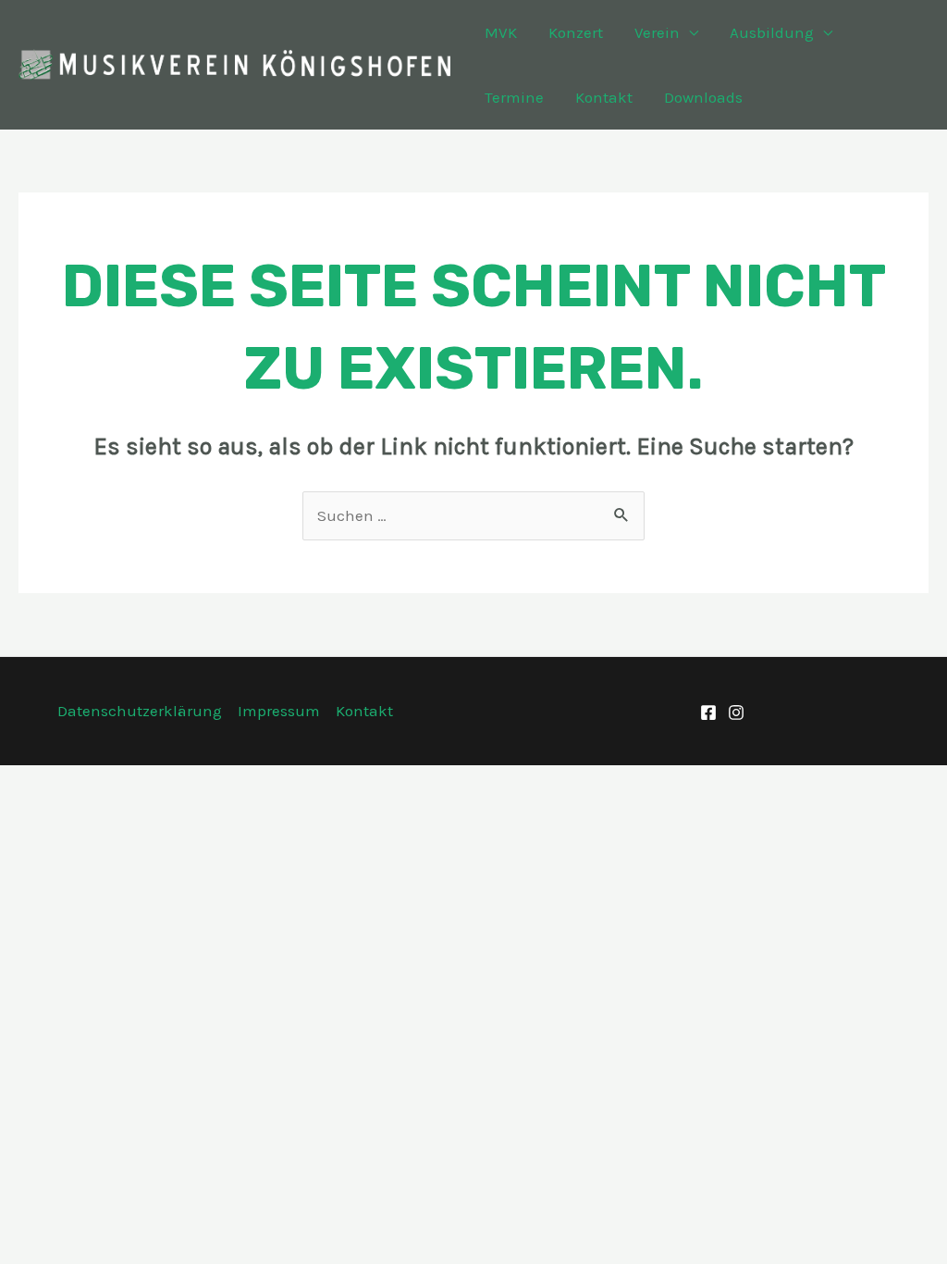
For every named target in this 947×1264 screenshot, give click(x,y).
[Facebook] (708, 712)
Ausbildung (772, 32)
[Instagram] (736, 712)
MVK (501, 32)
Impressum (279, 710)
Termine (514, 97)
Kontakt (604, 97)
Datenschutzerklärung (139, 710)
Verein (657, 32)
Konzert (575, 32)
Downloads (703, 97)
